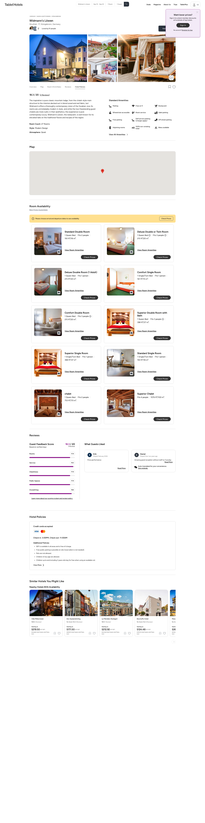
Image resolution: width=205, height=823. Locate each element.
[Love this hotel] (174, 87)
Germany (33, 16)
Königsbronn (56, 16)
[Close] (197, 12)
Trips (175, 5)
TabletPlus (184, 5)
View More (37, 565)
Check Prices (166, 219)
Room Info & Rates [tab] (54, 87)
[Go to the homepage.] (14, 4)
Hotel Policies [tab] (80, 87)
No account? (183, 30)
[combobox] (85, 4)
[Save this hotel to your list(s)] (169, 87)
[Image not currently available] (48, 241)
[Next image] (59, 605)
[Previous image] (33, 605)
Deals (149, 5)
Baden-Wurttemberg (44, 16)
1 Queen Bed (142, 235)
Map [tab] (42, 87)
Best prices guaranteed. (38, 210)
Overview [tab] (33, 87)
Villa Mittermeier (37, 619)
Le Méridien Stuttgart (109, 619)
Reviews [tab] (68, 87)
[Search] (126, 4)
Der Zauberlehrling (73, 619)
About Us (167, 5)
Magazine (157, 5)
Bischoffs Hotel (142, 619)
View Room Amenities (74, 250)
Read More (122, 468)
